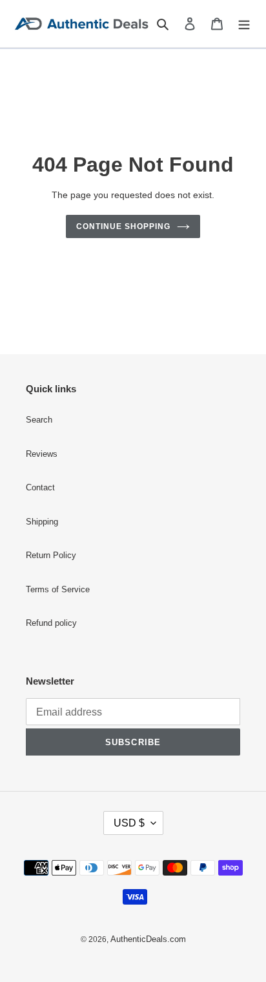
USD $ (129, 822)
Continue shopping (123, 226)
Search (39, 420)
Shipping (42, 521)
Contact (40, 487)
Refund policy (51, 623)
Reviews (41, 454)
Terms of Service (58, 589)
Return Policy (51, 555)
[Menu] (244, 23)
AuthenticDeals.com (148, 939)
